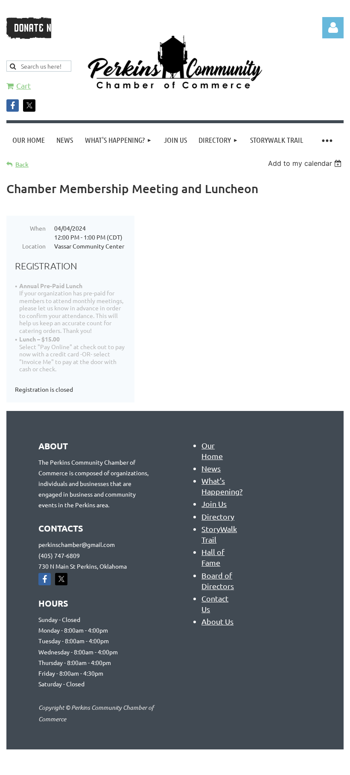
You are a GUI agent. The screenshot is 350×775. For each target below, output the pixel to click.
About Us (217, 621)
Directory (217, 516)
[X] (29, 105)
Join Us (214, 503)
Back (22, 164)
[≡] (326, 140)
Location (34, 246)
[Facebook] (12, 105)
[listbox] (306, 163)
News (211, 468)
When (38, 228)
